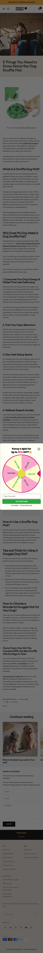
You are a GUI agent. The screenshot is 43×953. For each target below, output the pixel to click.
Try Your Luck (21, 501)
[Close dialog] (39, 449)
